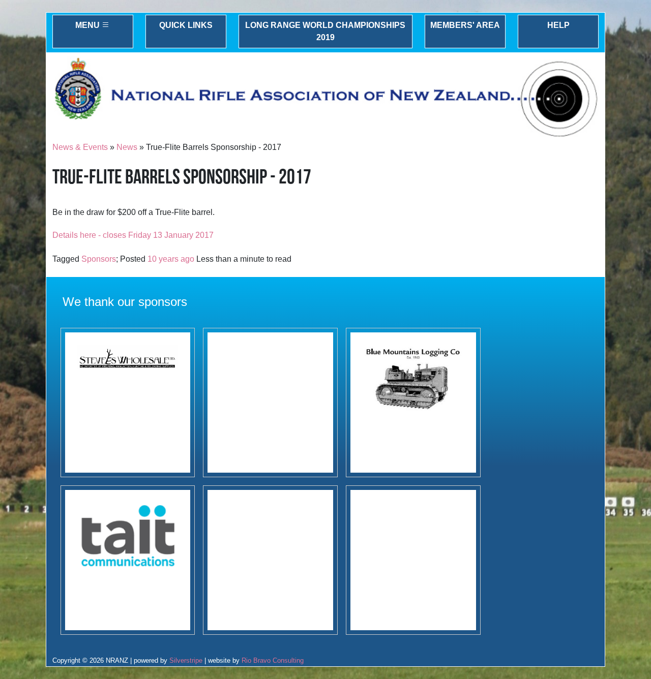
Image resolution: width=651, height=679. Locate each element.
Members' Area (465, 25)
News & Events (80, 147)
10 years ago (170, 259)
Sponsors (98, 259)
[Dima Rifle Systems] (270, 560)
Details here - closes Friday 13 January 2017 (133, 235)
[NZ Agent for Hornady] (128, 402)
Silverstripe (185, 660)
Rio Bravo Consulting (273, 660)
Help (558, 25)
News (126, 147)
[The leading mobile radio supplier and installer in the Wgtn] (128, 560)
